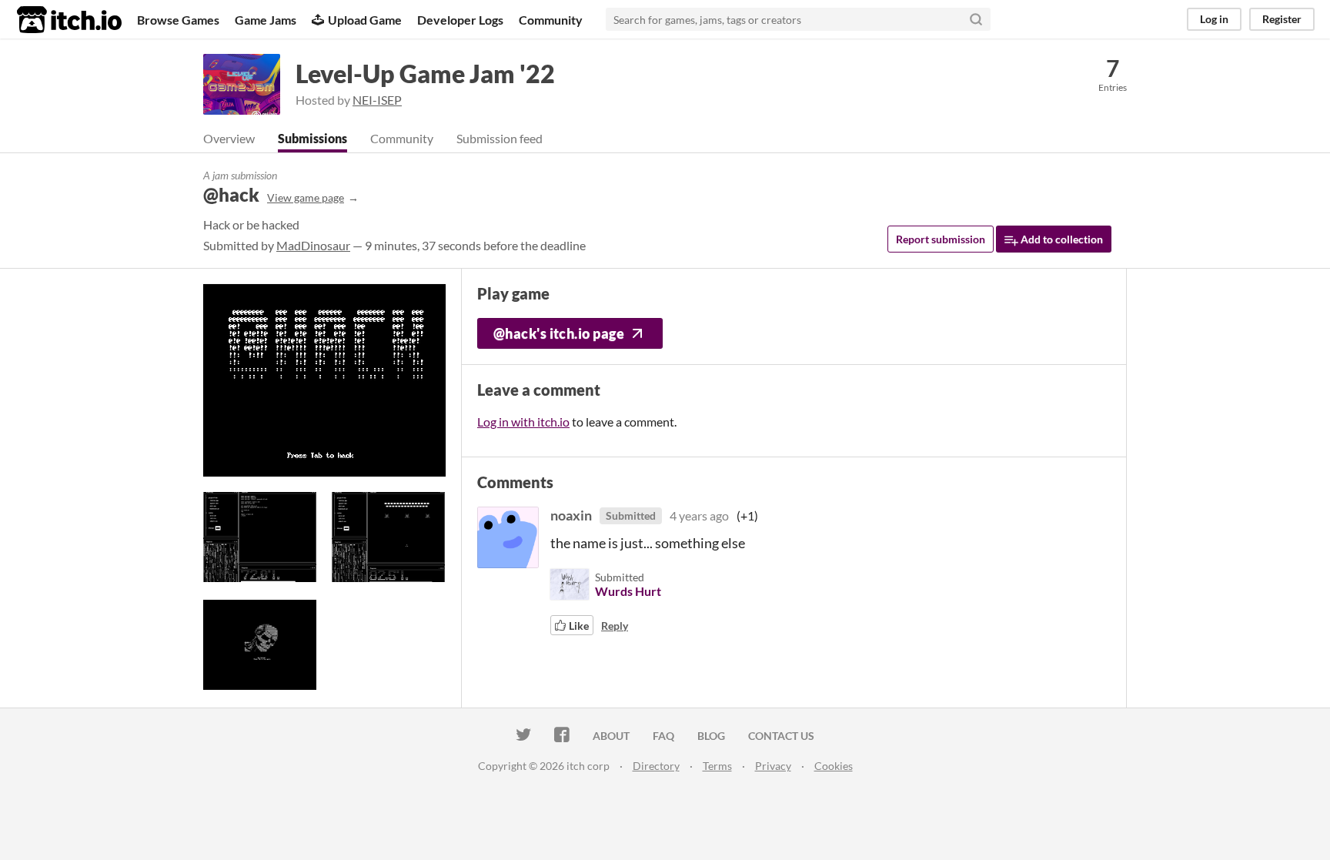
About (611, 735)
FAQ (663, 735)
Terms (717, 765)
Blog (711, 735)
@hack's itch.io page (558, 333)
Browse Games (178, 19)
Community (551, 19)
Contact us (781, 735)
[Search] (976, 19)
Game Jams (265, 19)
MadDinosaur (313, 245)
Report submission (940, 239)
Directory (656, 765)
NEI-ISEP (377, 99)
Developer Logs (460, 19)
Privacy (773, 765)
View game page (305, 197)
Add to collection (1060, 239)
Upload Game (365, 19)
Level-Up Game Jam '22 (425, 74)
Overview (229, 138)
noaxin (571, 515)
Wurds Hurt (628, 591)
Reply (614, 625)
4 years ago (699, 515)
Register (1282, 18)
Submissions (312, 138)
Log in (1214, 18)
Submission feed (499, 138)
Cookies (833, 765)
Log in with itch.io (523, 421)
